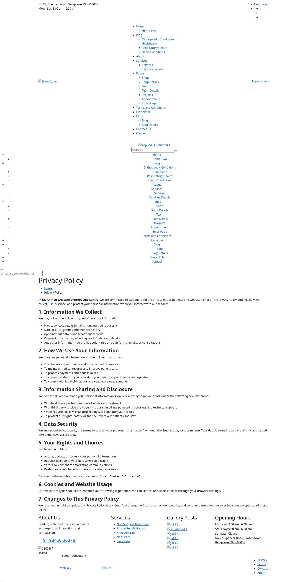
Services (141, 61)
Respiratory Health (154, 48)
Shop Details (150, 82)
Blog (139, 35)
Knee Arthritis (126, 533)
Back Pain (123, 541)
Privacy (262, 560)
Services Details (152, 69)
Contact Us (143, 129)
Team (145, 86)
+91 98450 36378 (58, 540)
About (140, 56)
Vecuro (107, 568)
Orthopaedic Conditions (158, 39)
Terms (261, 564)
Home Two (149, 31)
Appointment (151, 99)
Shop (145, 78)
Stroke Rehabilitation (131, 528)
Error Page (149, 103)
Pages (140, 73)
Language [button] (260, 4)
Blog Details (150, 125)
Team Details (150, 90)
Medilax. (65, 568)
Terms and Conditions (151, 108)
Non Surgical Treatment (133, 524)
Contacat (263, 568)
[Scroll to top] (2, 580)
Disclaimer (143, 112)
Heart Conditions (153, 52)
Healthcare (149, 43)
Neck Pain (123, 537)
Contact (141, 133)
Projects (147, 95)
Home (140, 26)
